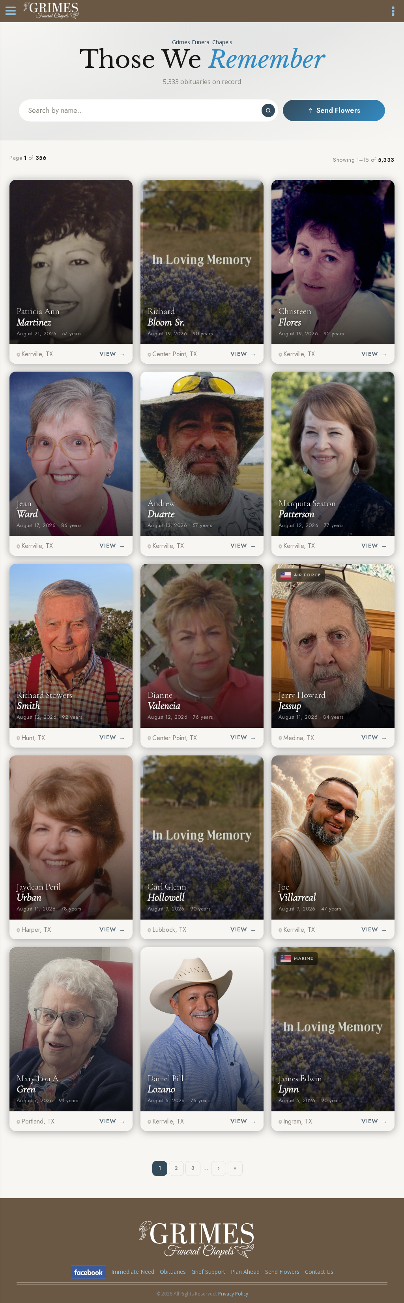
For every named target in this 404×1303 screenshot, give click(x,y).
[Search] (268, 110)
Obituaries (173, 1271)
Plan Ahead (245, 1271)
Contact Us (319, 1271)
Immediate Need (132, 1271)
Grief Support (208, 1271)
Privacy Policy (233, 1293)
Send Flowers (338, 110)
